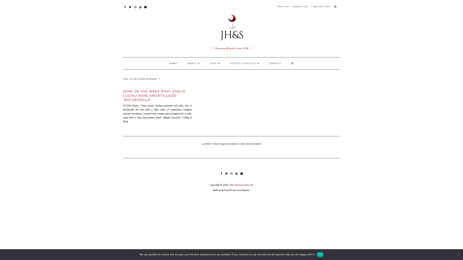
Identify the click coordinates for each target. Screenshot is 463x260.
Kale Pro (228, 190)
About (192, 63)
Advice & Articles (243, 63)
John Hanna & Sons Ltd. (241, 184)
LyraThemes (243, 190)
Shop (214, 63)
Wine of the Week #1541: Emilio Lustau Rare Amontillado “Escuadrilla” (154, 95)
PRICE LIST (283, 6)
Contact (275, 63)
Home (173, 63)
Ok (320, 254)
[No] (458, 254)
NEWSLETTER (300, 6)
